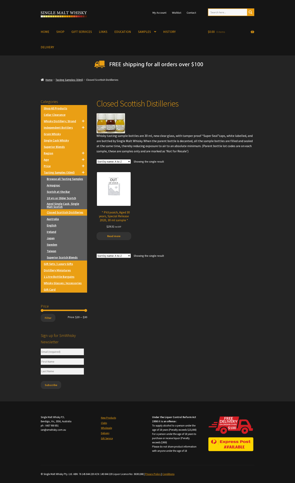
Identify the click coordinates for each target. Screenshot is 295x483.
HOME (45, 32)
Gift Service (107, 438)
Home (49, 80)
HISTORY (169, 32)
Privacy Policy (153, 474)
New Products (108, 417)
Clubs (104, 423)
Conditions (168, 474)
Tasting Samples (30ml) (69, 80)
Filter (48, 318)
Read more (113, 236)
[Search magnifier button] (250, 12)
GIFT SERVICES (81, 32)
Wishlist (176, 12)
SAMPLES (144, 32)
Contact (191, 12)
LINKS (103, 32)
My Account (159, 12)
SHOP (60, 32)
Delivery (105, 433)
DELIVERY (47, 47)
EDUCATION (122, 32)
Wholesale (106, 428)
